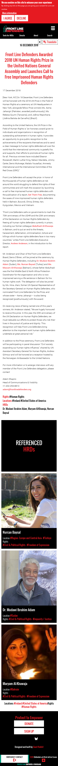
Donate (22, 35)
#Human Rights (16, 396)
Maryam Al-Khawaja (37, 408)
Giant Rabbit (38, 746)
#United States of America (33, 400)
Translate (52, 42)
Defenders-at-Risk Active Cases (43, 757)
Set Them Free (35, 194)
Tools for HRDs (8, 35)
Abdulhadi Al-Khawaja (42, 226)
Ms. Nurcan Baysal (26, 264)
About (36, 35)
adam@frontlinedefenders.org (17, 389)
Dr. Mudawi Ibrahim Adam (15, 408)
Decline (21, 18)
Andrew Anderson (19, 243)
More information (9, 13)
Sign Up (29, 731)
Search (49, 35)
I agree (8, 18)
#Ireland (16, 400)
